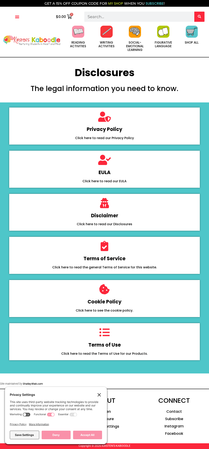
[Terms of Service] (104, 246)
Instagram (174, 426)
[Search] (199, 17)
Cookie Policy (104, 301)
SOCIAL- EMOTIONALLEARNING (135, 46)
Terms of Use (104, 344)
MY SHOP (115, 3)
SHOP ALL (192, 42)
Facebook (174, 433)
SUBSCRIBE (155, 3)
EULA (105, 172)
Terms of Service (104, 258)
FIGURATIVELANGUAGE (163, 44)
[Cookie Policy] (104, 289)
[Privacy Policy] (104, 117)
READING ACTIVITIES (78, 44)
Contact (174, 411)
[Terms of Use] (104, 332)
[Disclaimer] (104, 203)
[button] (17, 16)
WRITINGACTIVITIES (106, 44)
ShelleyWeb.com (33, 383)
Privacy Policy (104, 129)
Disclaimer (104, 215)
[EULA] (104, 160)
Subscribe (174, 418)
